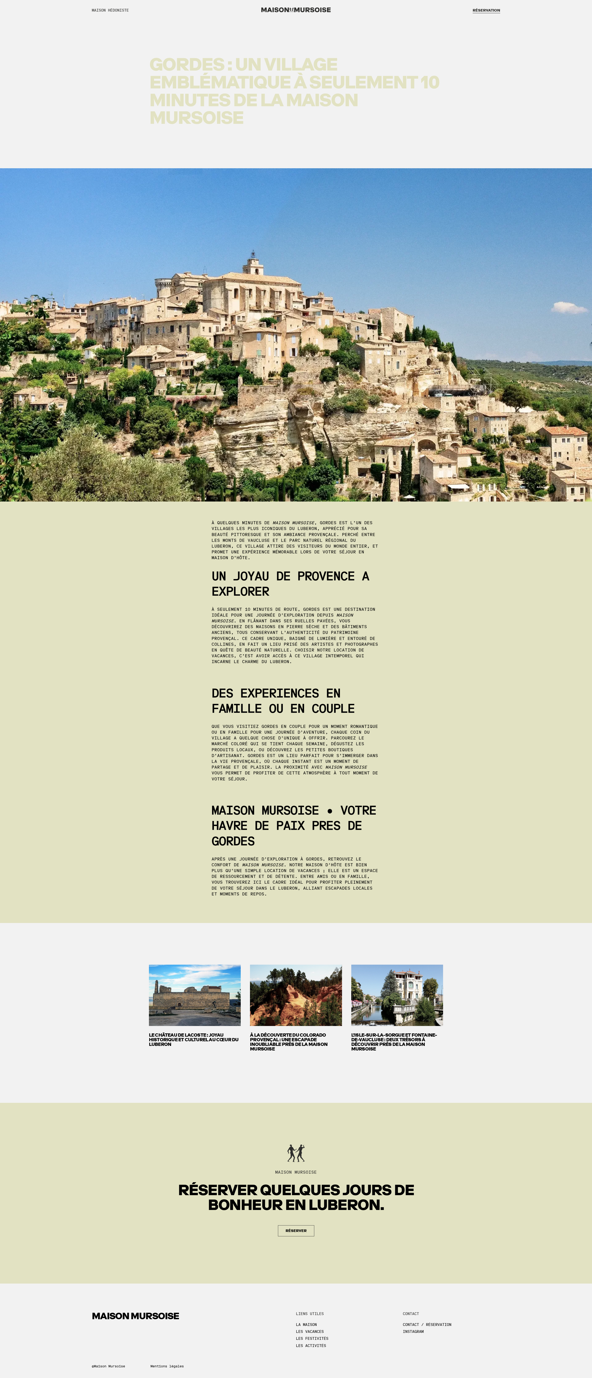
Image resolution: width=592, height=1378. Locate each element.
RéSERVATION (486, 10)
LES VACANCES (310, 1331)
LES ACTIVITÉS (311, 1346)
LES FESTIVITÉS (312, 1338)
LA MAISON (306, 1324)
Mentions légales (167, 1366)
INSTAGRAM (413, 1331)
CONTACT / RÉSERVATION (427, 1324)
